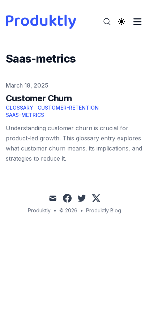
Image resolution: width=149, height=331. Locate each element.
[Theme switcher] (121, 21)
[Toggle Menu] (137, 21)
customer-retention (68, 108)
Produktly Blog (103, 210)
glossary (19, 108)
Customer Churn (39, 98)
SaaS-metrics (25, 115)
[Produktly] (43, 21)
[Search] (107, 21)
